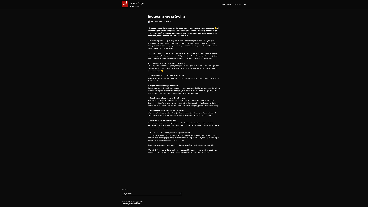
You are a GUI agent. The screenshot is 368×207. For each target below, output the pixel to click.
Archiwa (125, 190)
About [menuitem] (229, 4)
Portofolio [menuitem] (237, 4)
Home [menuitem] (223, 4)
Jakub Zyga (137, 3)
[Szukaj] (245, 4)
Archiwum (167, 21)
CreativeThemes (135, 204)
